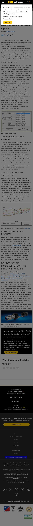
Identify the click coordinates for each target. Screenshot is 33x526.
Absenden (7, 22)
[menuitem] (8, 2)
